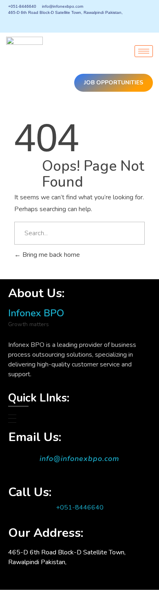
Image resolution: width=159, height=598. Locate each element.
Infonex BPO (36, 313)
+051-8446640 (80, 507)
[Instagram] (150, 22)
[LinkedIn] (135, 22)
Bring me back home (50, 254)
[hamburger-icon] (144, 51)
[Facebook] (106, 22)
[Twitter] (121, 22)
